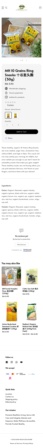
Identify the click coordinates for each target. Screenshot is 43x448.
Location (9, 394)
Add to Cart (21, 131)
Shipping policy (12, 399)
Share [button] (10, 138)
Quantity (8, 121)
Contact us (10, 397)
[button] (2, 7)
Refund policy (11, 402)
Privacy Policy (28, 443)
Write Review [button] (21, 245)
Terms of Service (16, 443)
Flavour (13, 109)
